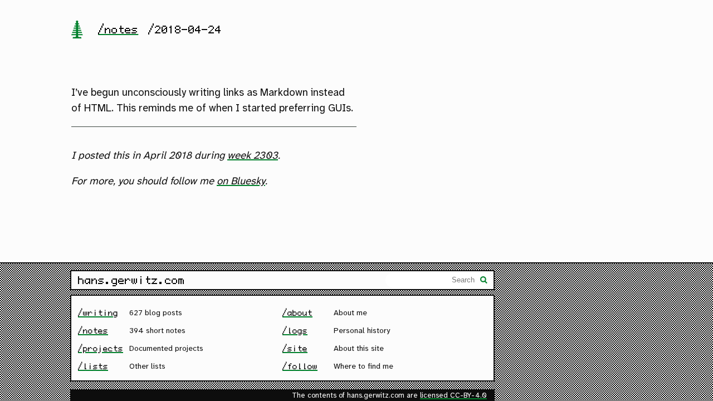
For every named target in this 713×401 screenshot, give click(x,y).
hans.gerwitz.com (131, 280)
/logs (294, 330)
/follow (300, 366)
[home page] (77, 30)
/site (294, 348)
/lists (93, 366)
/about (297, 312)
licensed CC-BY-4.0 (453, 395)
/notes (118, 29)
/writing (98, 312)
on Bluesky (241, 181)
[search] (484, 281)
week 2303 (252, 156)
